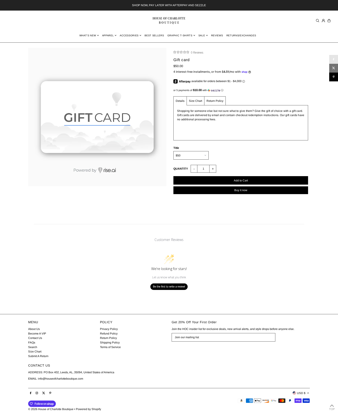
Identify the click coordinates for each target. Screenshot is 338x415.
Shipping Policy (110, 342)
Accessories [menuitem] (129, 35)
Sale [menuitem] (201, 35)
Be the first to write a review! (169, 286)
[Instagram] (37, 393)
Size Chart (195, 100)
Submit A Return (38, 356)
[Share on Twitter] (333, 68)
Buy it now (240, 190)
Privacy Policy (109, 328)
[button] (240, 90)
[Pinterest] (50, 393)
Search (32, 347)
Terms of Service (110, 347)
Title (176, 147)
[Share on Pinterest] (333, 77)
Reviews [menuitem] (217, 35)
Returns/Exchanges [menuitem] (241, 35)
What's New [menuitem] (87, 35)
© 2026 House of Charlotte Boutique (50, 409)
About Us (34, 328)
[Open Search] (317, 20)
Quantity (180, 168)
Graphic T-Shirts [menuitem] (179, 35)
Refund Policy (109, 333)
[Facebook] (30, 393)
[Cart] (329, 20)
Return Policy (214, 100)
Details (180, 100)
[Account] (323, 20)
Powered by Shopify (88, 409)
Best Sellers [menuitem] (154, 35)
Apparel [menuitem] (108, 35)
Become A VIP (37, 333)
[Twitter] (43, 393)
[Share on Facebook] (333, 59)
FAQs (31, 342)
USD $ (301, 393)
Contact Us (35, 337)
